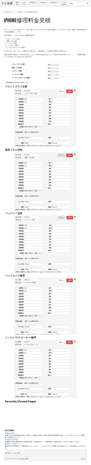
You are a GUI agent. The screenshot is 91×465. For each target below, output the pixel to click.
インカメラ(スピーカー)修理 (21, 77)
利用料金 (33, 2)
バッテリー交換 (17, 71)
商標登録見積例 (10, 433)
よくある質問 (64, 3)
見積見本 (43, 2)
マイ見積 (7, 3)
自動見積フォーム (9, 12)
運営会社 (8, 453)
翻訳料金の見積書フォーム (13, 444)
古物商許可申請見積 (11, 439)
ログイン (83, 458)
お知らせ (24, 3)
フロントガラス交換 (18, 64)
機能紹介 (17, 3)
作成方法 (54, 2)
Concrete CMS (24, 458)
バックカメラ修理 (17, 74)
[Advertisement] (45, 416)
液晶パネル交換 (17, 67)
